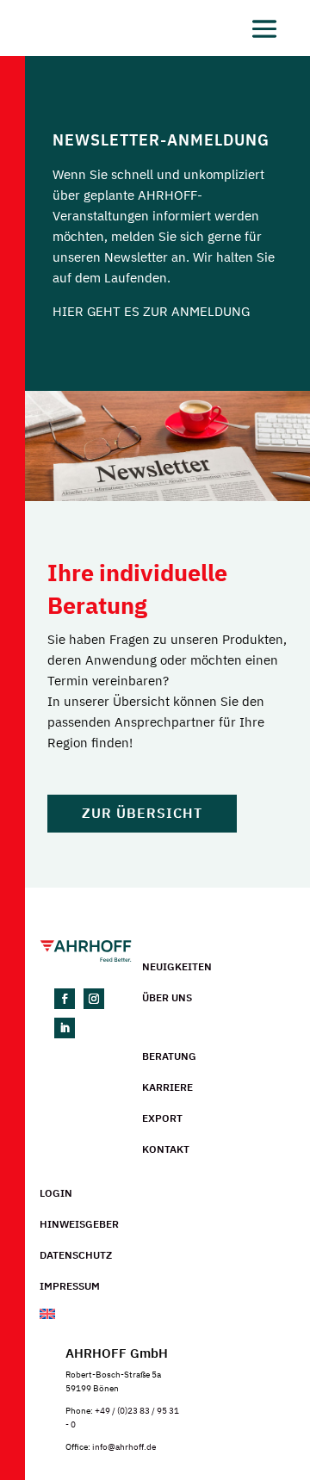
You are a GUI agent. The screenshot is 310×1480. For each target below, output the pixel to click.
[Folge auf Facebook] (64, 998)
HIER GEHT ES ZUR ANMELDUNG (151, 311)
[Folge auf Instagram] (94, 998)
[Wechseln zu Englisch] (168, 1315)
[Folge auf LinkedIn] (64, 1028)
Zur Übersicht (142, 812)
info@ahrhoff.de (124, 1446)
